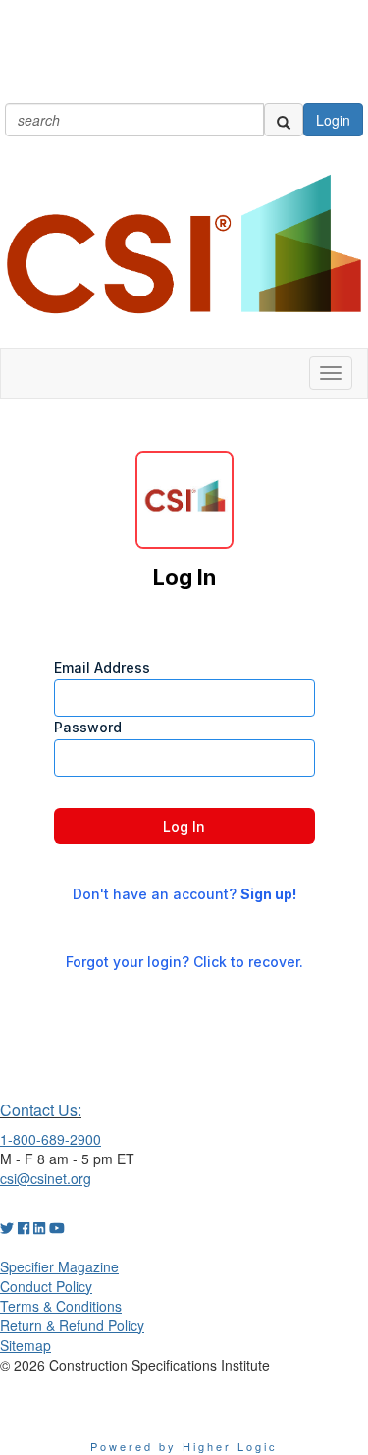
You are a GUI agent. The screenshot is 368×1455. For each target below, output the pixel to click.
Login (333, 120)
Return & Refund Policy (72, 1325)
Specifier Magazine (59, 1266)
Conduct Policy (46, 1286)
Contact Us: (40, 1110)
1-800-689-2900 (50, 1139)
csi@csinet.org (45, 1178)
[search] (283, 119)
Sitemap (25, 1345)
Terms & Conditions (61, 1306)
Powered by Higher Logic (184, 1446)
